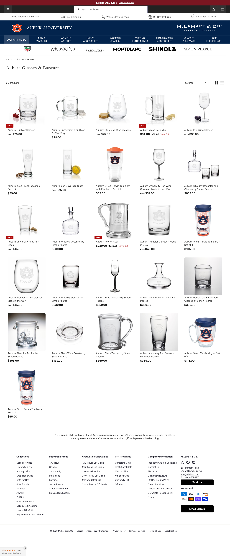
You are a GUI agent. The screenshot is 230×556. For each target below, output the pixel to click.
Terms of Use (154, 531)
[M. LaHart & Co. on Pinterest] (193, 462)
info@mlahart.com (190, 474)
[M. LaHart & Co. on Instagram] (182, 462)
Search (80, 531)
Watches (20, 488)
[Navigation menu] (8, 9)
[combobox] (111, 9)
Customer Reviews (157, 475)
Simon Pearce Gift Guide (94, 484)
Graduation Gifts (24, 475)
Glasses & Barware (25, 59)
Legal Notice (171, 531)
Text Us (197, 482)
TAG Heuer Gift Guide (93, 462)
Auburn (9, 59)
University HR (122, 480)
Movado (53, 480)
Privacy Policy (119, 531)
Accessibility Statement (98, 531)
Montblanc (54, 475)
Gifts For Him (22, 484)
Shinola (53, 467)
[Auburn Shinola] (162, 49)
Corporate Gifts (123, 462)
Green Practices (156, 484)
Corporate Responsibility (160, 493)
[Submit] (77, 9)
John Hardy (55, 471)
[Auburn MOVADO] (63, 50)
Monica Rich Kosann (59, 493)
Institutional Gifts (123, 467)
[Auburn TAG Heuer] (27, 49)
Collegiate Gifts (24, 462)
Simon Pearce (56, 484)
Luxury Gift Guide (25, 510)
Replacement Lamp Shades (30, 514)
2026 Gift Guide (16, 39)
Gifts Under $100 (25, 501)
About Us (152, 471)
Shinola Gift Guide (91, 471)
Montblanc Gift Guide (93, 467)
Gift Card (119, 484)
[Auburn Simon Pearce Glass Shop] (198, 49)
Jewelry (20, 493)
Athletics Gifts (122, 475)
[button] (41, 39)
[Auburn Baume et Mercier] (95, 49)
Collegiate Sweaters (26, 505)
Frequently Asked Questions (162, 462)
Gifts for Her (22, 480)
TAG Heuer (54, 462)
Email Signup (197, 508)
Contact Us (153, 467)
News (151, 497)
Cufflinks (20, 497)
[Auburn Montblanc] (127, 49)
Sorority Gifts (23, 471)
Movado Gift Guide (91, 480)
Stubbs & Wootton (58, 488)
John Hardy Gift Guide (93, 475)
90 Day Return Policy (158, 480)
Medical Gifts (121, 471)
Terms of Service (137, 531)
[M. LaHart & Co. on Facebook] (188, 462)
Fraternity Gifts (24, 467)
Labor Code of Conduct (160, 488)
